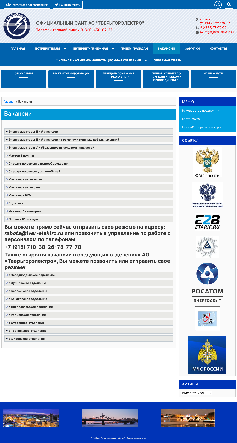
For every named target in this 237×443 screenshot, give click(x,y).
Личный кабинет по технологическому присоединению (166, 77)
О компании (24, 73)
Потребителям (47, 48)
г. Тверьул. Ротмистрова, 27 (215, 21)
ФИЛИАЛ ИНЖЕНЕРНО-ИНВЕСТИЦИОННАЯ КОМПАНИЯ (98, 60)
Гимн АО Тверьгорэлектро (201, 127)
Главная (17, 48)
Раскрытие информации (71, 73)
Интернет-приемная (90, 48)
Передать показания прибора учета (118, 75)
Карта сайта (191, 119)
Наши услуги (213, 73)
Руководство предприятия (201, 110)
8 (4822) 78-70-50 (213, 27)
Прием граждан (134, 48)
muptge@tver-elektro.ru (217, 32)
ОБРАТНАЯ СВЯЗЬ (167, 60)
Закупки (192, 48)
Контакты (218, 48)
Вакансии (166, 48)
